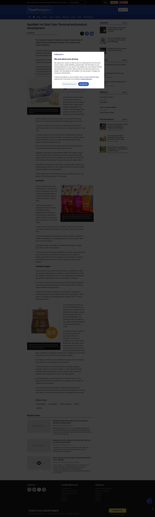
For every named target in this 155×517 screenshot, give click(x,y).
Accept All (83, 84)
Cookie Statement (86, 79)
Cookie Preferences (69, 84)
